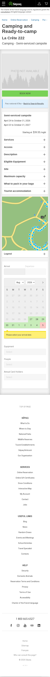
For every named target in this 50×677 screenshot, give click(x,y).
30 (7, 325)
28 (37, 319)
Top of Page (25, 407)
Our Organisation (25, 456)
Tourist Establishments (25, 445)
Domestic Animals (25, 576)
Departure (29, 266)
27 (31, 319)
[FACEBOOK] (11, 625)
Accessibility (25, 598)
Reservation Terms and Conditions (25, 581)
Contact (25, 499)
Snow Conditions (25, 483)
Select (9, 352)
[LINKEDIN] (39, 625)
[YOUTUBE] (25, 625)
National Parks (25, 434)
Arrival (7, 266)
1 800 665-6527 (25, 618)
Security (25, 571)
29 (43, 319)
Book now (25, 93)
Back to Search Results (33, 104)
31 (13, 325)
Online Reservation (19, 20)
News (25, 527)
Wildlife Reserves (25, 439)
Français (25, 650)
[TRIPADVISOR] (32, 625)
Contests (25, 554)
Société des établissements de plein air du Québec (15, 4)
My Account (25, 494)
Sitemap (25, 646)
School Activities (25, 543)
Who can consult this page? (25, 655)
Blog (25, 521)
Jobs (25, 505)
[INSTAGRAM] (18, 625)
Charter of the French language (25, 603)
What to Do (25, 423)
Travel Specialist (25, 548)
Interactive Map (25, 488)
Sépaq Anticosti (25, 450)
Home (4, 20)
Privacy (25, 587)
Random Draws (25, 532)
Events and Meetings (25, 538)
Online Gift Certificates (25, 478)
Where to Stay (25, 429)
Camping (35, 20)
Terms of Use (25, 592)
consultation (5, 12)
